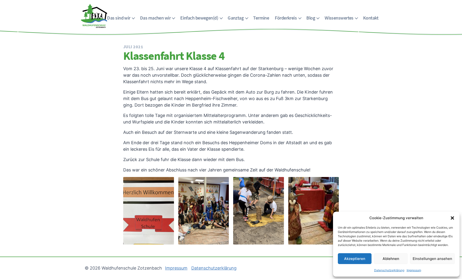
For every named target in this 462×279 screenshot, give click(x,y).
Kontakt (370, 18)
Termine (261, 18)
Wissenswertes (339, 18)
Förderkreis (286, 18)
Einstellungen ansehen (432, 258)
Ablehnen (391, 258)
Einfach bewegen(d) (199, 18)
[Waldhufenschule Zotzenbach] (94, 16)
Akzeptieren (354, 258)
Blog (310, 18)
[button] (452, 218)
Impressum (414, 270)
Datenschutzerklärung (389, 270)
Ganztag (236, 18)
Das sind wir (118, 18)
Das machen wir (155, 18)
